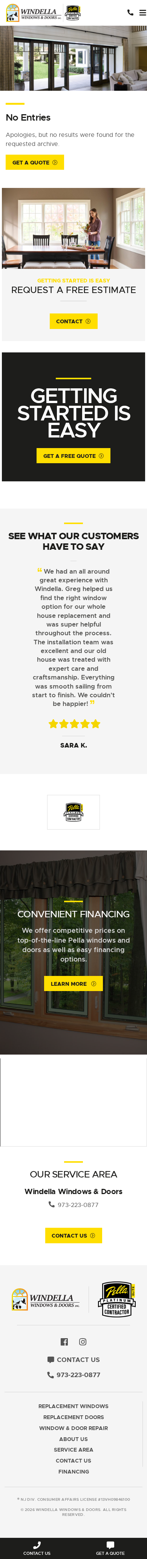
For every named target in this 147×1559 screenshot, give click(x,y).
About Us (73, 1439)
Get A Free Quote (69, 456)
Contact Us (69, 1235)
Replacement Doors (73, 1417)
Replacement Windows (73, 1406)
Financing (73, 1472)
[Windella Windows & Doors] (45, 13)
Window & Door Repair (73, 1428)
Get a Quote (30, 162)
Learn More (69, 983)
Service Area (73, 1450)
